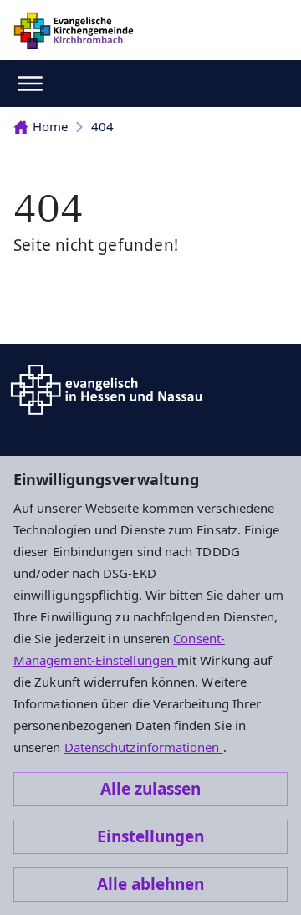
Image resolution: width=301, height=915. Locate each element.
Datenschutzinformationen (143, 747)
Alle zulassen (150, 789)
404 (102, 126)
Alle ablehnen (150, 884)
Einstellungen (150, 836)
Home (50, 126)
